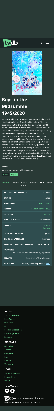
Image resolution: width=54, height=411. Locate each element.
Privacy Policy (10, 377)
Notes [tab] (49, 182)
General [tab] (5, 182)
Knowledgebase (11, 333)
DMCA (7, 380)
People (7, 360)
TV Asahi (46, 214)
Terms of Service (12, 373)
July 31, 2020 (44, 203)
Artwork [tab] (34, 182)
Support (8, 337)
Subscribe (8, 322)
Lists (6, 357)
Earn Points (9, 319)
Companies (9, 353)
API (5, 326)
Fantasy (46, 228)
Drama (47, 225)
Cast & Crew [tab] (24, 183)
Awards (7, 349)
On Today (8, 346)
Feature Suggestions (13, 329)
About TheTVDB (11, 315)
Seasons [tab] (15, 182)
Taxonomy (9, 364)
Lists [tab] (42, 182)
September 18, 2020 (41, 208)
